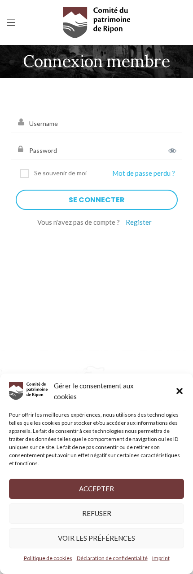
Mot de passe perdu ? (143, 173)
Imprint (161, 558)
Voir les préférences (96, 538)
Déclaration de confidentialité (112, 558)
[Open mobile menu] (11, 22)
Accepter (96, 489)
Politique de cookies (48, 558)
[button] (179, 391)
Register (139, 222)
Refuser (96, 513)
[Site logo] (96, 22)
